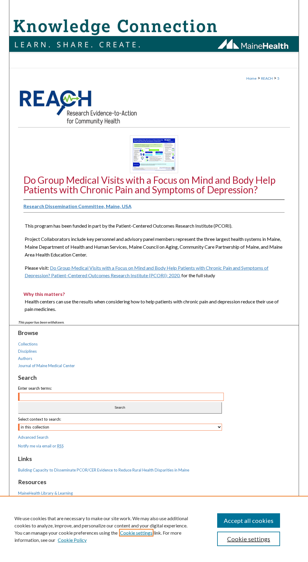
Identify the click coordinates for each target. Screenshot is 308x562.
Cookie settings (136, 533)
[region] (154, 529)
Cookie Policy (72, 540)
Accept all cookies (248, 520)
